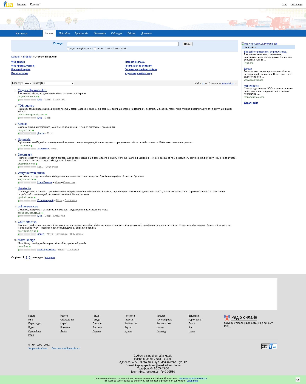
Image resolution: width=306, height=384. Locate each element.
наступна (50, 257)
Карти (127, 327)
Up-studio (24, 188)
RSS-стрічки (76, 234)
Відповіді (161, 331)
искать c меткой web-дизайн (112, 48)
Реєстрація (296, 4)
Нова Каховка (44, 182)
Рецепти (96, 331)
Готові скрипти (19, 73)
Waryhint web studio (31, 173)
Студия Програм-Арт (32, 90)
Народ (63, 323)
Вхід (284, 4)
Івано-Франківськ (46, 249)
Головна (21, 4)
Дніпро (40, 133)
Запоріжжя (43, 148)
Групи (192, 331)
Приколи (96, 323)
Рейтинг (132, 33)
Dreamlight (25, 154)
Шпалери (65, 327)
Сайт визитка (27, 222)
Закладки (194, 315)
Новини (160, 327)
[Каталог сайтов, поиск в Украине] (269, 345)
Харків (40, 234)
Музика (128, 331)
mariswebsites (251, 85)
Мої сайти (64, 33)
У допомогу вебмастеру (138, 73)
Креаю (22, 123)
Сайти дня (116, 33)
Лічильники (100, 33)
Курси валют (195, 319)
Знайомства (130, 323)
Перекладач (34, 323)
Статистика (59, 99)
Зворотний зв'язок (37, 348)
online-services (28, 206)
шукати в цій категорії (82, 48)
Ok (297, 379)
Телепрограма (164, 319)
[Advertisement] (268, 130)
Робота (64, 315)
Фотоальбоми (164, 323)
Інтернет (27, 56)
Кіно (191, 327)
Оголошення (67, 319)
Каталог (49, 33)
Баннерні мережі (20, 69)
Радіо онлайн (244, 317)
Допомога (146, 33)
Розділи (34, 4)
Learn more (192, 380)
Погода (96, 319)
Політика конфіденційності (66, 348)
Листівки (97, 327)
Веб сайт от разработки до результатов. (265, 51)
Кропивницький (45, 200)
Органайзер (34, 331)
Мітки (47, 99)
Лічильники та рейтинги (138, 65)
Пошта (31, 315)
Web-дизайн (18, 62)
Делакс (248, 68)
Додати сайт (81, 33)
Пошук (95, 315)
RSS (30, 319)
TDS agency (26, 105)
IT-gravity (24, 139)
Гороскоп (129, 319)
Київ (39, 99)
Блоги (192, 323)
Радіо (31, 335)
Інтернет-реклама (134, 62)
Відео (31, 327)
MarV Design (26, 240)
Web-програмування (23, 65)
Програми (129, 315)
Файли (63, 331)
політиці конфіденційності (193, 378)
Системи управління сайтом (141, 69)
